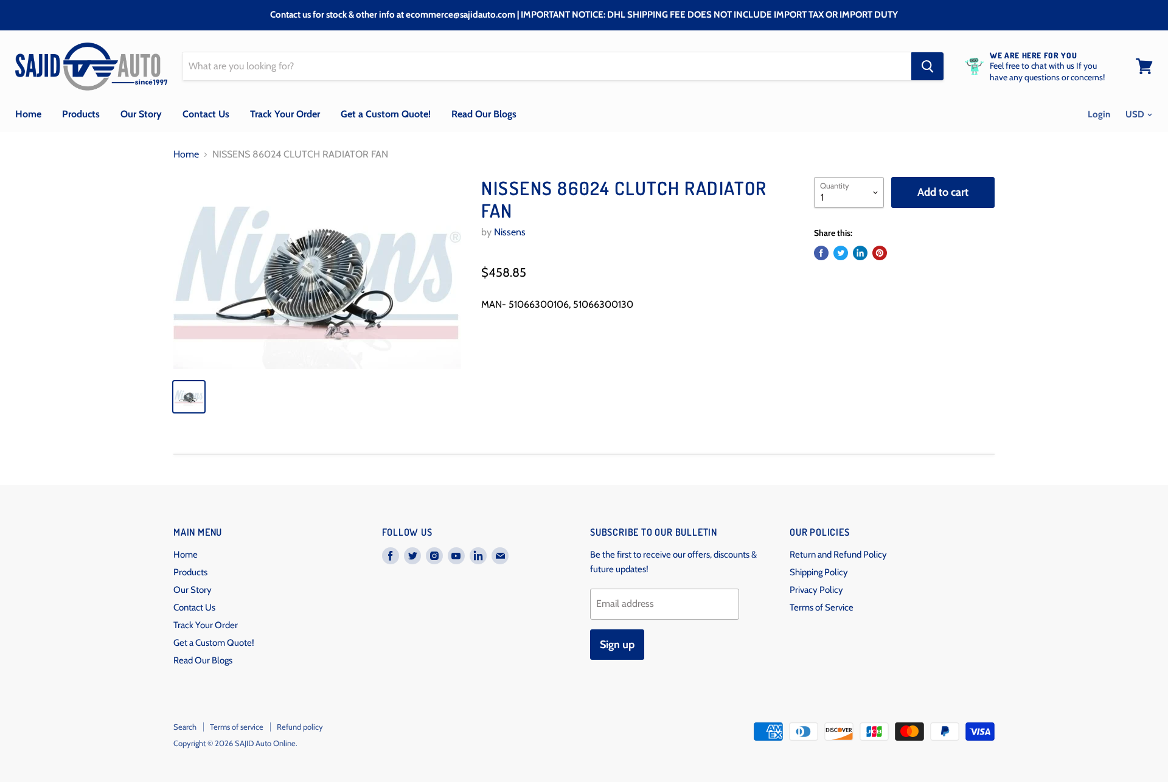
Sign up (617, 644)
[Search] (927, 66)
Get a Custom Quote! (386, 114)
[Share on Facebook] (821, 253)
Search (184, 727)
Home (28, 114)
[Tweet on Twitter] (840, 253)
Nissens (510, 232)
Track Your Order (285, 114)
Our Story (141, 114)
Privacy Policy (816, 589)
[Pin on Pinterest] (879, 253)
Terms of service (236, 727)
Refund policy (300, 727)
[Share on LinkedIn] (860, 253)
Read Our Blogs (483, 114)
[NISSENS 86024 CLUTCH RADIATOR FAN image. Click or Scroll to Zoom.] (317, 273)
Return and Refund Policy (838, 554)
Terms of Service (821, 607)
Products (81, 114)
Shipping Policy (819, 572)
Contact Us (205, 114)
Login (1099, 114)
